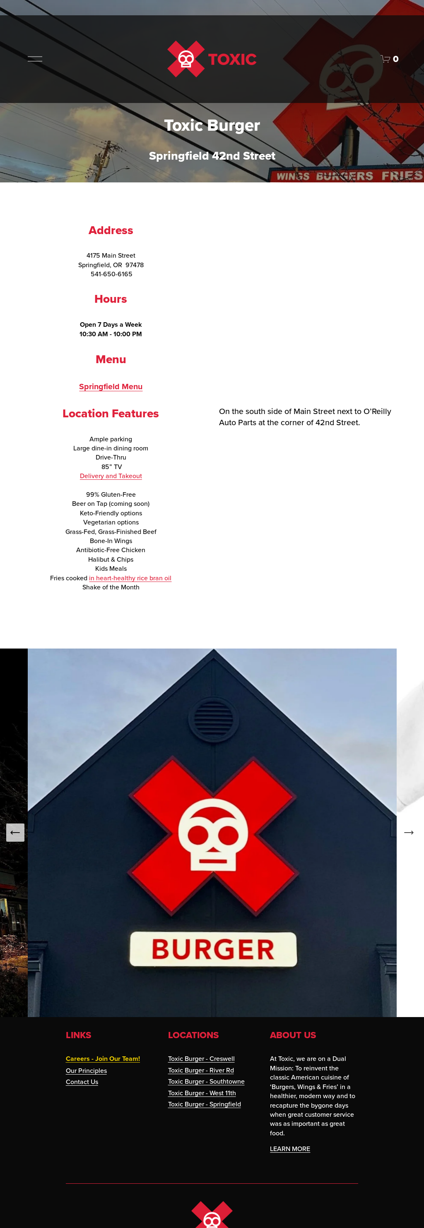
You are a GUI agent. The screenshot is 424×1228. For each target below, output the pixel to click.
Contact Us (82, 1081)
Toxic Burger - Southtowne (206, 1081)
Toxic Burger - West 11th (202, 1092)
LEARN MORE (290, 1148)
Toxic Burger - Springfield (204, 1103)
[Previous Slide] (15, 832)
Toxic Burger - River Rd (201, 1070)
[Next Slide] (409, 832)
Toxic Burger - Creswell (201, 1058)
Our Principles (86, 1070)
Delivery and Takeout (111, 475)
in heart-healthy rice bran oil (130, 577)
